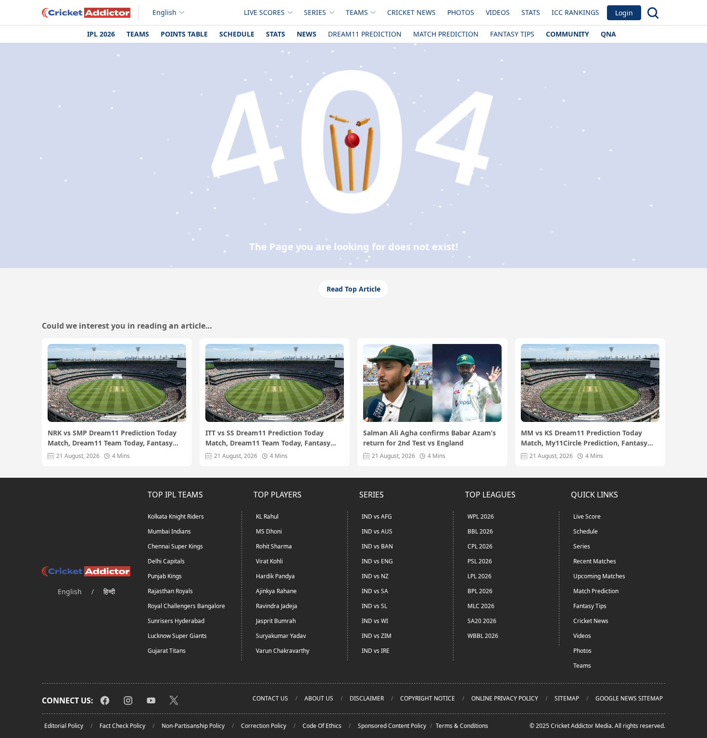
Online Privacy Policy (504, 698)
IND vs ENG (377, 561)
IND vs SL (374, 606)
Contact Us (270, 698)
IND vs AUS (377, 531)
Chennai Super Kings (175, 546)
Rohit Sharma (274, 546)
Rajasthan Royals (170, 591)
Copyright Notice (427, 698)
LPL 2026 (479, 576)
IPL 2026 (101, 33)
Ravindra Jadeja (276, 606)
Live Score (587, 516)
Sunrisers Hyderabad (176, 621)
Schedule (236, 33)
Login (624, 12)
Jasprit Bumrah (276, 621)
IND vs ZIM (376, 636)
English (164, 12)
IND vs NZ (375, 576)
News (306, 33)
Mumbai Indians (169, 531)
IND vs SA (375, 591)
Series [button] (315, 12)
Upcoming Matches (599, 576)
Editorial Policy (63, 726)
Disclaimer (367, 698)
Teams (137, 33)
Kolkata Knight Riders (176, 516)
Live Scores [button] (264, 12)
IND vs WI (375, 621)
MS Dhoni (269, 531)
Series (581, 546)
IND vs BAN (377, 546)
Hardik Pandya (275, 576)
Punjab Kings (165, 576)
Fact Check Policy (122, 726)
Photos (460, 12)
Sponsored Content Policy (392, 726)
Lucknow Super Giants (177, 636)
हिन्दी (109, 591)
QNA (608, 33)
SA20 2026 (481, 621)
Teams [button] (357, 12)
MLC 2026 (480, 606)
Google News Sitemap (629, 698)
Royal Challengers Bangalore (186, 606)
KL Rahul (267, 516)
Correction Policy (263, 726)
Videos (498, 12)
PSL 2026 (479, 561)
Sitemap (567, 698)
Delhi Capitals (166, 561)
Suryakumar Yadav (281, 636)
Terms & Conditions (462, 726)
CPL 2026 (479, 546)
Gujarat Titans (167, 651)
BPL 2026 (479, 591)
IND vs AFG (377, 516)
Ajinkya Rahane (276, 591)
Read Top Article (353, 288)
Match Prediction (446, 33)
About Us (318, 698)
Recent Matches (594, 561)
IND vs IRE (376, 651)
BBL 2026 (480, 531)
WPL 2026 (480, 516)
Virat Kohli (269, 561)
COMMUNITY (567, 33)
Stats (530, 12)
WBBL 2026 (482, 636)
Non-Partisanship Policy (193, 726)
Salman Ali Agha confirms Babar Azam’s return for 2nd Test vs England (429, 437)
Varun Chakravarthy (282, 651)
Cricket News (411, 12)
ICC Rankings (575, 12)
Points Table (184, 33)
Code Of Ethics (322, 726)
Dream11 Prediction (365, 33)
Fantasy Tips (512, 33)
